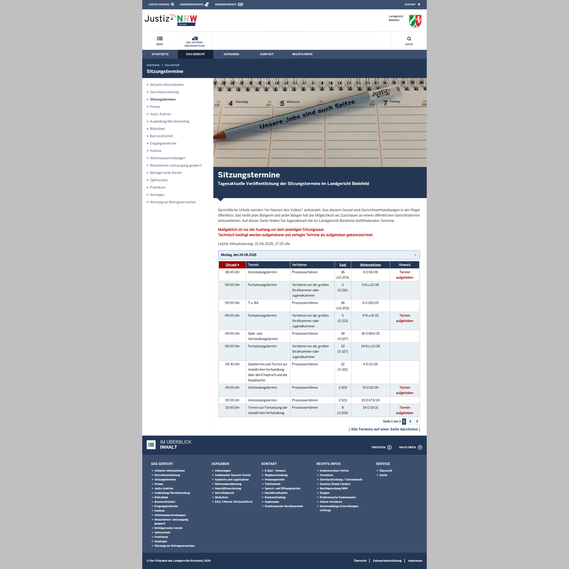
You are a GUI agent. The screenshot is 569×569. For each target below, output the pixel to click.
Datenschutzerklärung (387, 561)
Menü (159, 44)
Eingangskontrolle (163, 143)
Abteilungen (223, 470)
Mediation (221, 497)
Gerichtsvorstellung (164, 92)
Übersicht (385, 470)
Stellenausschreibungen (167, 158)
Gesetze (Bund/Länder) (335, 484)
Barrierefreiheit (225, 4)
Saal (342, 265)
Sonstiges (157, 195)
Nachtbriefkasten (276, 493)
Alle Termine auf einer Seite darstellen (384, 429)
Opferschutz (159, 180)
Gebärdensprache (191, 4)
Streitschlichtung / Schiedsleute (341, 479)
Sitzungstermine (163, 99)
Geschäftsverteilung (228, 488)
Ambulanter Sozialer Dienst (233, 475)
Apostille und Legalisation (232, 479)
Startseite (160, 54)
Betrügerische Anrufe (166, 173)
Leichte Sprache (158, 4)
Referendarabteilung (228, 484)
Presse (155, 107)
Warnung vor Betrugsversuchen (173, 202)
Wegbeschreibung (276, 475)
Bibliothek (157, 129)
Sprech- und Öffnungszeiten (282, 488)
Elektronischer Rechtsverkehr (284, 506)
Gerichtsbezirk (224, 493)
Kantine (155, 151)
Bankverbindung (275, 497)
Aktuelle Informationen (167, 85)
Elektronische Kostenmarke (338, 497)
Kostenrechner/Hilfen (334, 470)
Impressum (272, 502)
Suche (409, 44)
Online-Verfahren (331, 502)
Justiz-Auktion (160, 114)
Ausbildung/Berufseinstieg (169, 121)
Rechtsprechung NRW (334, 488)
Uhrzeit (231, 265)
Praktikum (157, 187)
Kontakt (410, 4)
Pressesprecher (275, 479)
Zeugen (324, 493)
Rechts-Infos (302, 54)
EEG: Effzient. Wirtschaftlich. (194, 44)
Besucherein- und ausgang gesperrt (176, 165)
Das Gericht (195, 54)
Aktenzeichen (370, 265)
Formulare (326, 475)
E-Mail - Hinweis (275, 470)
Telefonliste (272, 484)
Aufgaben (231, 54)
